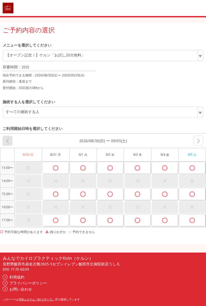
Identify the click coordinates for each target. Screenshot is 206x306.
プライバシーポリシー (28, 282)
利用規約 (16, 277)
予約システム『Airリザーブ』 (36, 299)
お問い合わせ (20, 289)
